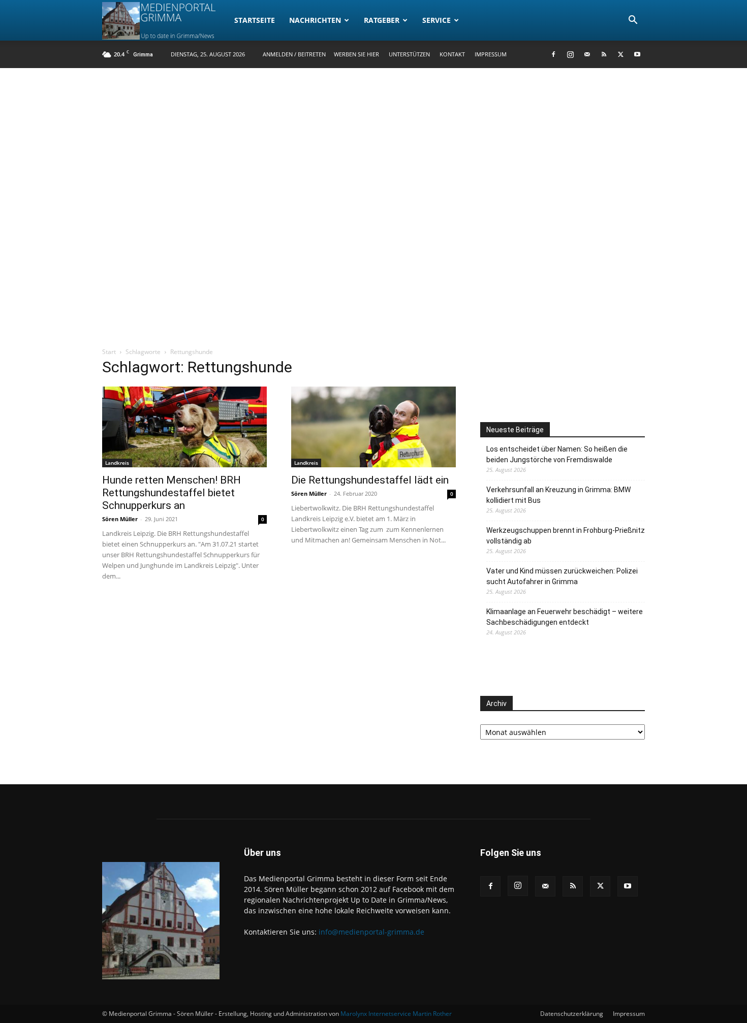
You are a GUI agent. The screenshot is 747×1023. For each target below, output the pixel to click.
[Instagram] (570, 54)
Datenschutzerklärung (571, 1013)
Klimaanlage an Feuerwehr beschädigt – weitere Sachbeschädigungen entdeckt (564, 617)
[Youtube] (637, 54)
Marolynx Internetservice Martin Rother (396, 1013)
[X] (620, 54)
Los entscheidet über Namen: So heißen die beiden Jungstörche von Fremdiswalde (557, 454)
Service (436, 20)
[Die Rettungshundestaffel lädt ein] (373, 427)
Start (109, 351)
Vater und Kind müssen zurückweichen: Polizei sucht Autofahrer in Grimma (562, 576)
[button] (632, 21)
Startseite (254, 20)
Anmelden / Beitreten (294, 54)
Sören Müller (120, 519)
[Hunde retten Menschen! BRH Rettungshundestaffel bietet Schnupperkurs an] (184, 427)
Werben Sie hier (356, 54)
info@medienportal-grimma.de (371, 932)
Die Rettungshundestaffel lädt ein (370, 480)
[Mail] (587, 54)
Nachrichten (315, 20)
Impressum (491, 54)
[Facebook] (553, 54)
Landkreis (117, 462)
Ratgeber (381, 20)
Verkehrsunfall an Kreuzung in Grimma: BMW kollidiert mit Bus (558, 495)
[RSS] (603, 54)
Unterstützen (409, 54)
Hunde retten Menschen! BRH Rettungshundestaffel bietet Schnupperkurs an (171, 493)
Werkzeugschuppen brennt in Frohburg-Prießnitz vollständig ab (565, 535)
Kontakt (452, 54)
